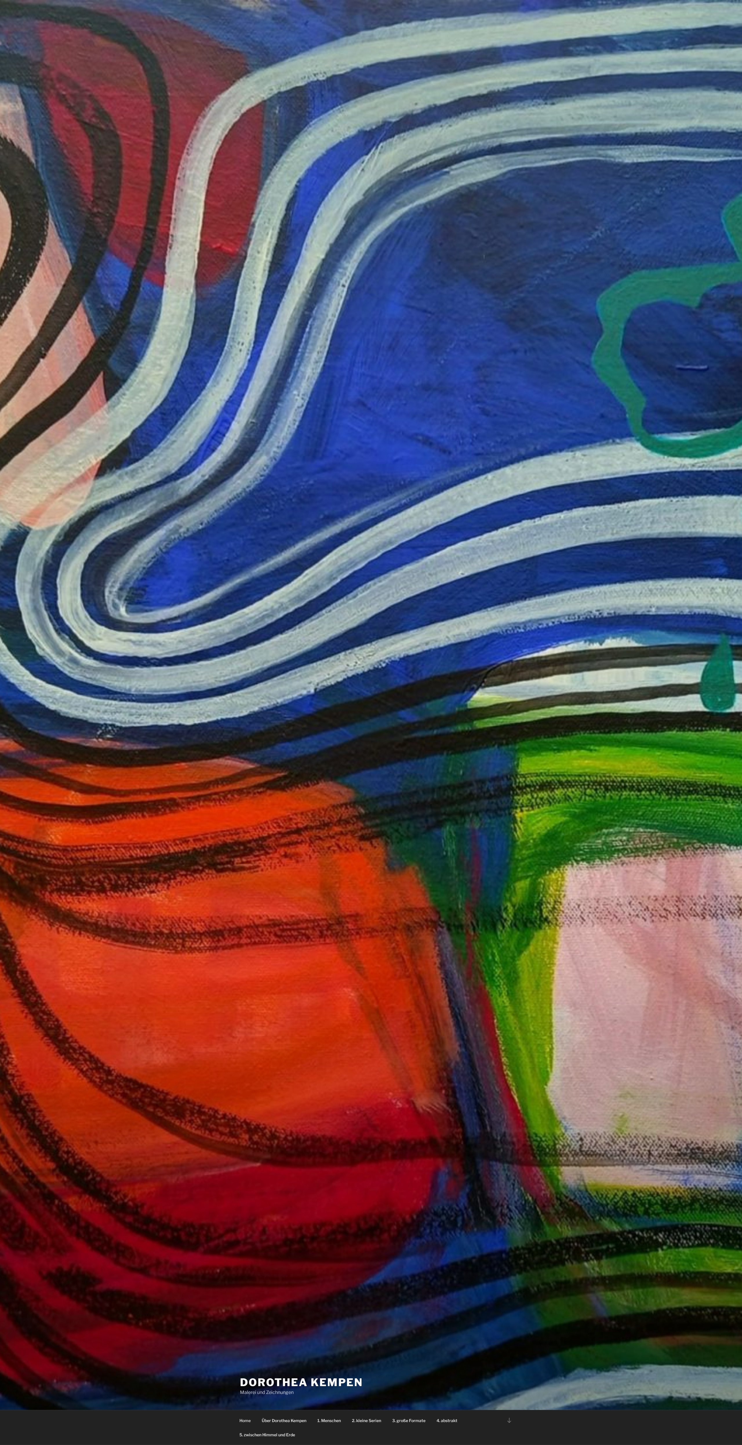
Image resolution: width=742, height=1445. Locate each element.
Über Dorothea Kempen (284, 1420)
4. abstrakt (447, 1420)
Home (245, 1420)
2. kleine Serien (366, 1420)
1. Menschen (329, 1420)
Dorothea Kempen (301, 1382)
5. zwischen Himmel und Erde (267, 1434)
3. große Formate (408, 1420)
